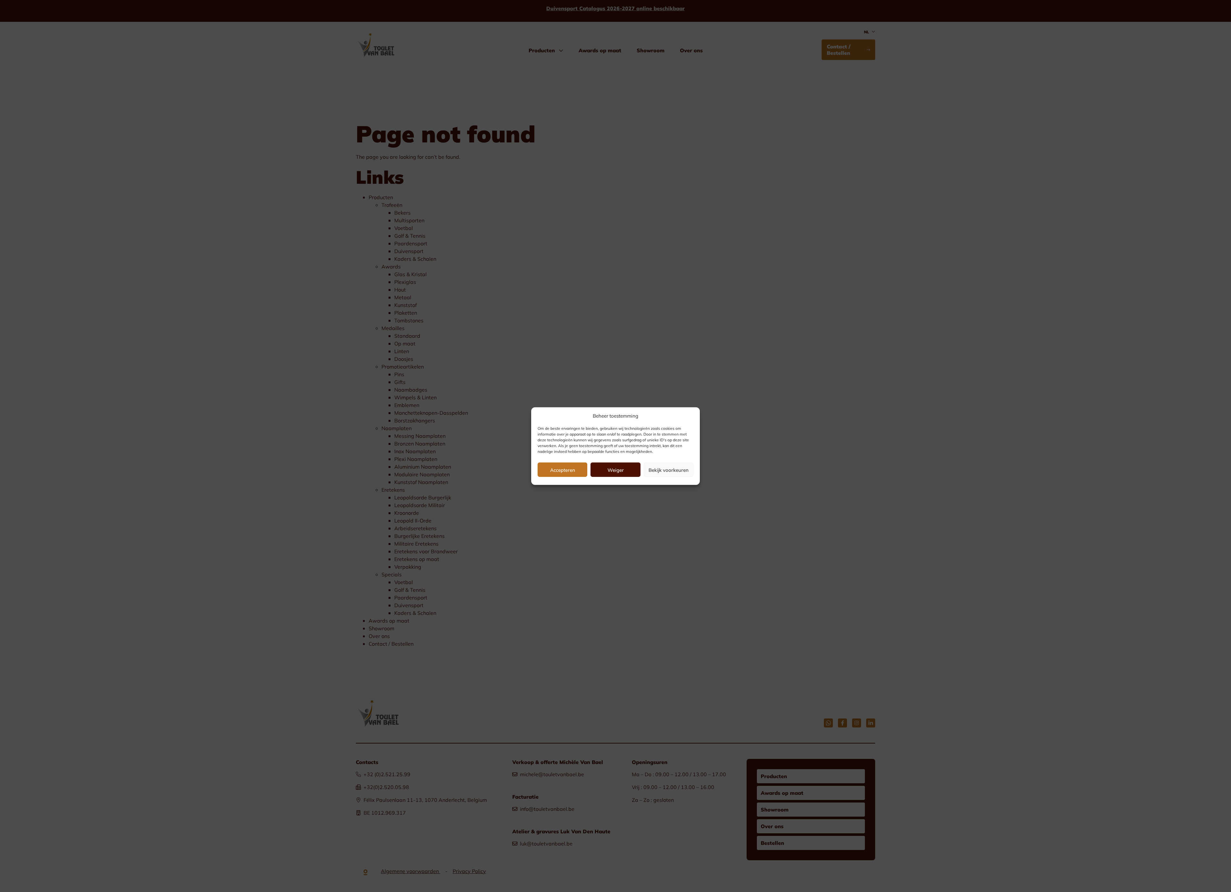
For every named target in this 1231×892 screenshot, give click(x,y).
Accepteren (562, 469)
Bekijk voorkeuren (669, 469)
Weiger (615, 469)
